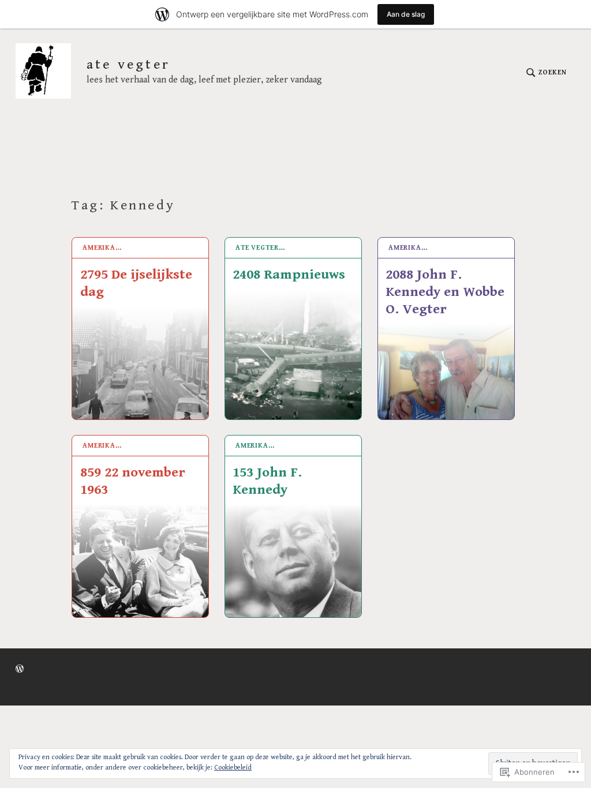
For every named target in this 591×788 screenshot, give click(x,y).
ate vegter (128, 65)
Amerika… (102, 248)
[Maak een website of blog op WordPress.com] (20, 669)
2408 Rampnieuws (289, 275)
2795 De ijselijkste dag (136, 283)
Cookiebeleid (233, 767)
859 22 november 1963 (132, 481)
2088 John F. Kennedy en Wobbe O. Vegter (445, 292)
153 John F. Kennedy (267, 481)
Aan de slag (406, 14)
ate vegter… (260, 248)
